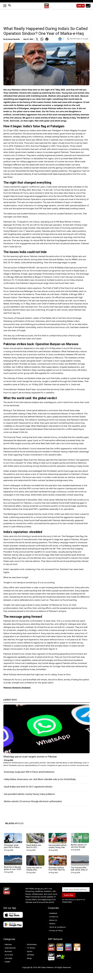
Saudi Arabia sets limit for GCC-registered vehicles (28, 786)
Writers (52, 923)
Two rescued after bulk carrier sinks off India (79, 869)
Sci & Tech (9, 954)
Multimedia (32, 944)
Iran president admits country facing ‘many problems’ (29, 794)
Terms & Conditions (57, 927)
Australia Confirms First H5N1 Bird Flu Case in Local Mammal (57, 870)
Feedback (53, 913)
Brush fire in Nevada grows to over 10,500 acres (13, 869)
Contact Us (53, 916)
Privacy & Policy (56, 930)
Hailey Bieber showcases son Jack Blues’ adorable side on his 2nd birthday (40, 779)
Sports (29, 951)
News (10, 700)
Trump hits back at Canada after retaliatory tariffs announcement (34, 870)
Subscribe (68, 895)
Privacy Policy (67, 902)
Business (8, 951)
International (10, 948)
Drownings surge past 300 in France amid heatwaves (29, 772)
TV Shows (31, 948)
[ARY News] (46, 5)
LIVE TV (80, 5)
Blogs (29, 958)
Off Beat (30, 954)
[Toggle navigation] (5, 5)
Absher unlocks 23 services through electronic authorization (33, 801)
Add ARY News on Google (79, 39)
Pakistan (8, 944)
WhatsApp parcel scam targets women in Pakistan (30, 756)
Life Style (8, 958)
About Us (53, 920)
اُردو (88, 5)
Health (7, 961)
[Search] (9, 5)
